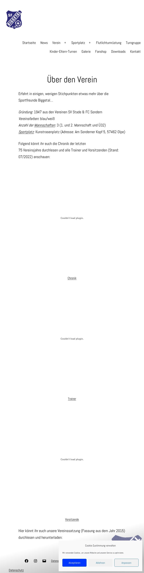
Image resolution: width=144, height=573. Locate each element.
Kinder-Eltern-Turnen (63, 51)
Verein (56, 42)
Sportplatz (78, 42)
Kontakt (135, 51)
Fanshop (100, 51)
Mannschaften (44, 125)
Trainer (72, 399)
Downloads (118, 51)
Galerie (86, 51)
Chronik (72, 278)
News (44, 42)
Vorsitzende (72, 519)
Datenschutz (16, 570)
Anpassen (126, 562)
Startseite (29, 42)
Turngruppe (133, 42)
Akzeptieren (74, 562)
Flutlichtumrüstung (108, 42)
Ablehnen (100, 562)
